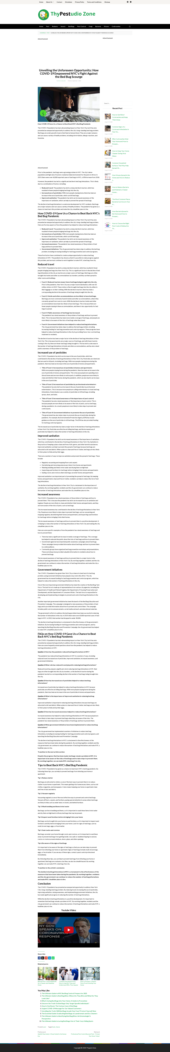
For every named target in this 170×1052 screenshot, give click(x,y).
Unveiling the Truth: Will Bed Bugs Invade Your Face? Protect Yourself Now (69, 1011)
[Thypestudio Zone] (66, 14)
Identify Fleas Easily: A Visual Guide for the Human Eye (52, 1034)
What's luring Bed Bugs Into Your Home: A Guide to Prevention (64, 1001)
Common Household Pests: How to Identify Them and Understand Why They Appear (68, 983)
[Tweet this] (42, 957)
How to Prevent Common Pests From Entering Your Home (88, 983)
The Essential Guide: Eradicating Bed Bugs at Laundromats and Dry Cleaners (69, 1013)
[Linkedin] (130, 2)
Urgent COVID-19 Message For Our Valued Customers (61, 1008)
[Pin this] (46, 957)
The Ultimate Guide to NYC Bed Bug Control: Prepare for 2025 (64, 993)
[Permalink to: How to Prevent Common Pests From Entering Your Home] (90, 973)
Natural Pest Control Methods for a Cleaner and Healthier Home (47, 983)
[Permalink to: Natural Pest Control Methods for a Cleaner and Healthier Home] (47, 973)
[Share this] (39, 957)
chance (58, 1027)
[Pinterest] (127, 2)
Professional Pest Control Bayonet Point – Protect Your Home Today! (85, 1034)
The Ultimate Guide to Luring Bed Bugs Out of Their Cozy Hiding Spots (67, 1021)
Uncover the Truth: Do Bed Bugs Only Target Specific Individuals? (65, 1003)
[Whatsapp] (53, 957)
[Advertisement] (69, 54)
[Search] (129, 26)
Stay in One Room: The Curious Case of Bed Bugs (59, 1006)
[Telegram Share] (49, 957)
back (54, 1027)
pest (44, 1027)
